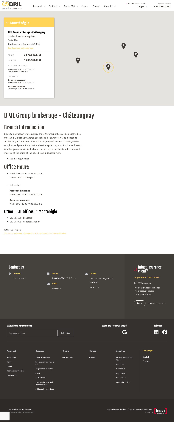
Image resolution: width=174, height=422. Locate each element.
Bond (37, 373)
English (146, 357)
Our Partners (121, 373)
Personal (37, 6)
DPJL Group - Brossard (21, 217)
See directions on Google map (20, 48)
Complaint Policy (123, 382)
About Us (108, 6)
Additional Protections (44, 389)
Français (146, 361)
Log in (141, 6)
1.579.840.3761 (32, 54)
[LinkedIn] (156, 333)
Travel (9, 366)
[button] (123, 46)
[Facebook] (164, 333)
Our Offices (120, 364)
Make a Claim (67, 357)
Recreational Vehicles (15, 371)
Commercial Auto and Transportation (44, 383)
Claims (84, 6)
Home (9, 362)
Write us (93, 287)
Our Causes (121, 377)
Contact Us (120, 369)
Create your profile (156, 303)
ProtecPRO (69, 6)
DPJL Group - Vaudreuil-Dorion (25, 221)
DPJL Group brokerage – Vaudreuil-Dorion (49, 233)
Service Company (42, 357)
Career (96, 6)
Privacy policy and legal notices (19, 409)
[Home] (12, 5)
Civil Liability (12, 375)
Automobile (11, 357)
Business (53, 6)
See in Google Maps (19, 158)
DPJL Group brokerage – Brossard (18, 233)
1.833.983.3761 (162, 6)
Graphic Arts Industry (44, 369)
